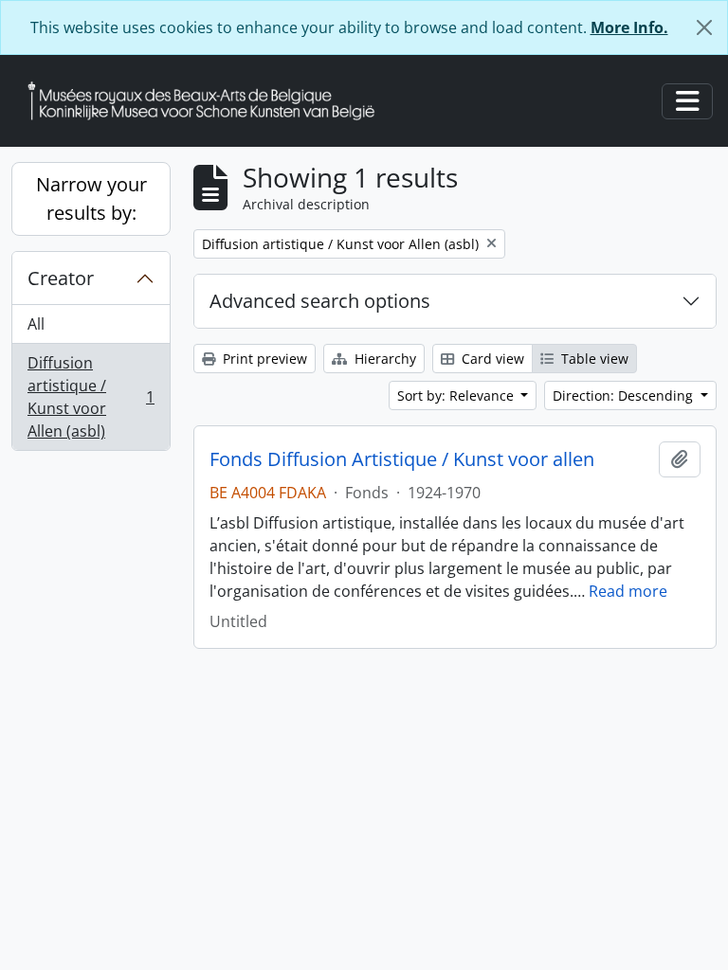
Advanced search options (319, 301)
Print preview (263, 359)
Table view (592, 359)
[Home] (208, 101)
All (36, 324)
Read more (628, 591)
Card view (491, 359)
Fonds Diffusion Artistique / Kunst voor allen (401, 459)
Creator (60, 278)
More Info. (629, 27)
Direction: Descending (625, 395)
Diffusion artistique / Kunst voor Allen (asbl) (91, 396)
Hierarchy (383, 359)
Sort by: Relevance (457, 395)
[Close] (704, 27)
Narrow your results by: (91, 198)
